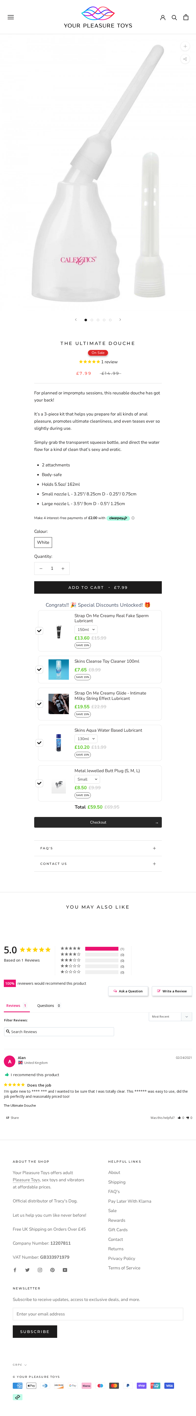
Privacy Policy (121, 1258)
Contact (115, 1239)
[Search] (174, 17)
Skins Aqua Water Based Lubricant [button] (108, 730)
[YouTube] (65, 1269)
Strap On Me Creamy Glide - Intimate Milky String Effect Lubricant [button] (110, 695)
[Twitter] (27, 1269)
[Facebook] (15, 1269)
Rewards (116, 1220)
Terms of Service (124, 1268)
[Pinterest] (52, 1269)
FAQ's (46, 848)
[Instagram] (40, 1269)
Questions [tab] (45, 1005)
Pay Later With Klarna (129, 1201)
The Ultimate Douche (20, 1105)
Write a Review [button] (175, 991)
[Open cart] (185, 17)
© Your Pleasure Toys (36, 1377)
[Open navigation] (11, 17)
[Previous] (76, 319)
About (114, 1172)
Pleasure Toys (26, 1180)
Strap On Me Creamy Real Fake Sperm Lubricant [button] (112, 618)
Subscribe (35, 1331)
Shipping (117, 1182)
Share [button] (14, 1118)
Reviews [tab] (13, 1005)
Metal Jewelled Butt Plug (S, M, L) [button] (107, 771)
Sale (112, 1211)
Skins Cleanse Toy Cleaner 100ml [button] (107, 661)
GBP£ (17, 1364)
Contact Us (53, 864)
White (43, 542)
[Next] (120, 319)
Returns (116, 1249)
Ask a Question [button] (131, 991)
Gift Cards (118, 1230)
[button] (181, 1118)
